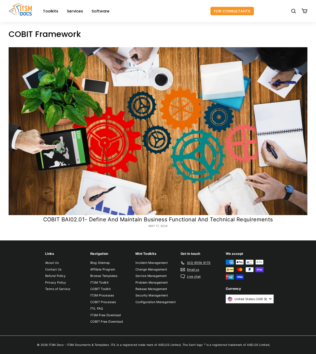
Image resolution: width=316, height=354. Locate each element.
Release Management (151, 289)
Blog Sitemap (100, 262)
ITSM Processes (102, 295)
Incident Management (151, 262)
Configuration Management (155, 302)
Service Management (151, 276)
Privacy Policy (55, 282)
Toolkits (50, 11)
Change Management (151, 269)
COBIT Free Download (106, 321)
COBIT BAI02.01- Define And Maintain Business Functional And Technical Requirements (158, 219)
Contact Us (53, 269)
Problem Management (151, 282)
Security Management (151, 295)
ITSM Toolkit (99, 282)
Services (75, 11)
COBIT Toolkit (100, 289)
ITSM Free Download (105, 315)
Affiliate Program (102, 269)
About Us (52, 262)
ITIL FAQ (96, 308)
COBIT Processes (103, 302)
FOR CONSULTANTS (232, 11)
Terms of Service (57, 289)
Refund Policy (55, 276)
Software (100, 11)
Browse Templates (103, 276)
